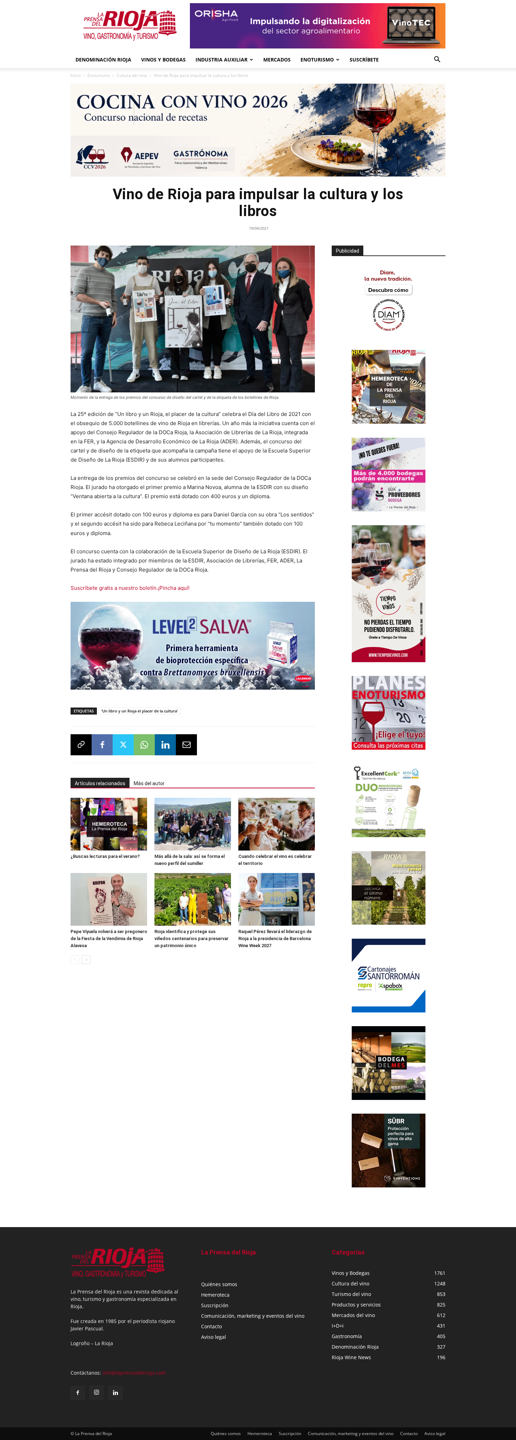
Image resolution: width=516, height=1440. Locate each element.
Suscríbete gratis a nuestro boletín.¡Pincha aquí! (130, 588)
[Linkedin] (165, 744)
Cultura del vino (132, 75)
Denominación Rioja (103, 59)
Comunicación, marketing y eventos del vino (252, 1315)
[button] (437, 60)
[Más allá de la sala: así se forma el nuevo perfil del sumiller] (192, 824)
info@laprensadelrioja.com (134, 1372)
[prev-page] (75, 959)
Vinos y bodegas (163, 59)
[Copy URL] (81, 744)
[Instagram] (97, 1393)
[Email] (186, 744)
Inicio (76, 75)
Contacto (211, 1326)
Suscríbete (364, 59)
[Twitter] (123, 744)
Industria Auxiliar (221, 59)
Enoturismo (317, 59)
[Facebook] (102, 744)
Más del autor (149, 783)
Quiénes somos (219, 1284)
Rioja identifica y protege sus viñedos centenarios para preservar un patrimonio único (191, 938)
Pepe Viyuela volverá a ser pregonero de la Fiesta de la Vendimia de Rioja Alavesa (109, 938)
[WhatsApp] (144, 744)
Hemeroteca (215, 1294)
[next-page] (86, 959)
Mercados (277, 59)
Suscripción (215, 1305)
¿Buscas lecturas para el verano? (105, 856)
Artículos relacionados (100, 783)
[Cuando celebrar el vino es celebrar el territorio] (276, 824)
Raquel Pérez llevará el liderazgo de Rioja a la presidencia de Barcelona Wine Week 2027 (275, 938)
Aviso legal (213, 1337)
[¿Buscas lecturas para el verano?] (109, 824)
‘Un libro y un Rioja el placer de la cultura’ (139, 711)
